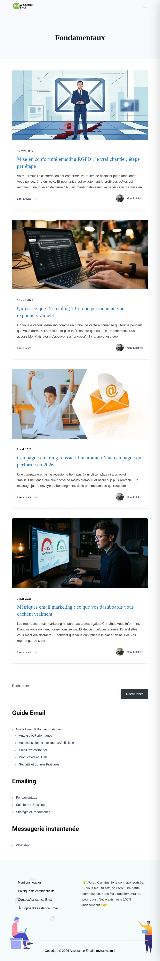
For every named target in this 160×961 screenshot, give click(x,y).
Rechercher (20, 686)
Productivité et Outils (33, 757)
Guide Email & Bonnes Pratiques (39, 729)
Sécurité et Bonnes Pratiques (39, 764)
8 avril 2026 (24, 449)
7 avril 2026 (24, 598)
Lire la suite (24, 198)
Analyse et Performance (35, 735)
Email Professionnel (33, 750)
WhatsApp (23, 845)
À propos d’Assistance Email (38, 908)
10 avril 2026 (25, 150)
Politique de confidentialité (36, 891)
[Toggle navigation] (145, 6)
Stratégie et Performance (33, 812)
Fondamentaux (26, 797)
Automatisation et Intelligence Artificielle (46, 742)
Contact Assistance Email (35, 899)
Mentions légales (30, 882)
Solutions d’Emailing (30, 804)
